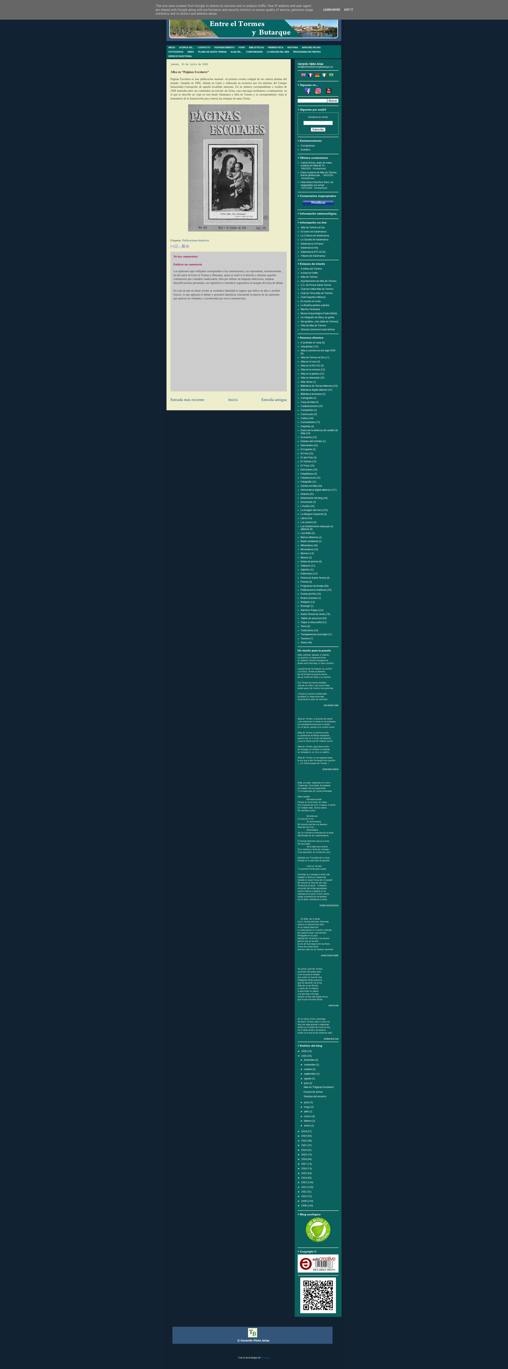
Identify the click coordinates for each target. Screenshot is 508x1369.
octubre (308, 1069)
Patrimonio (307, 573)
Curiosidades (308, 422)
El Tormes (306, 461)
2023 (304, 1136)
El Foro (304, 453)
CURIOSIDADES (254, 52)
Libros (304, 518)
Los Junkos (307, 522)
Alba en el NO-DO (310, 365)
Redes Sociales (309, 598)
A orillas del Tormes (311, 268)
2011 (304, 1191)
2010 (304, 1196)
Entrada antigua (274, 400)
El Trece (305, 465)
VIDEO (190, 52)
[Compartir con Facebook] (184, 246)
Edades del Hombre (311, 441)
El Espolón (306, 449)
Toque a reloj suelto (311, 622)
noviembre (310, 1064)
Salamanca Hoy (309, 247)
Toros (304, 626)
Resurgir (305, 606)
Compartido (307, 410)
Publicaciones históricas (195, 240)
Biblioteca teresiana (311, 394)
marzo (308, 1116)
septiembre (310, 1073)
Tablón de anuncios (311, 618)
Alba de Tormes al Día (312, 357)
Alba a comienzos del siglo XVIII (318, 350)
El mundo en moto (311, 301)
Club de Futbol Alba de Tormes (317, 289)
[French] (311, 76)
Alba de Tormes (309, 277)
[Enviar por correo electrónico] (172, 246)
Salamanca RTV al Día (313, 251)
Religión (305, 602)
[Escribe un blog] (176, 246)
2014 (304, 1177)
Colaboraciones (309, 406)
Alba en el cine (309, 361)
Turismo (305, 638)
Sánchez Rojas (309, 610)
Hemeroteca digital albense (315, 489)
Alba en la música (310, 369)
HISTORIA (292, 47)
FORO (242, 47)
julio (306, 1083)
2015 (304, 1173)
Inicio (233, 400)
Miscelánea (307, 549)
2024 (304, 1131)
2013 (304, 1182)
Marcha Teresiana (310, 309)
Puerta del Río (308, 593)
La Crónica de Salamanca (315, 235)
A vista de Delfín (309, 273)
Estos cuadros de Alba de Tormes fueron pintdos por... (319, 174)
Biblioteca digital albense (314, 389)
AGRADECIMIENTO (224, 47)
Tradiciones (307, 630)
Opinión (305, 569)
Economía (306, 437)
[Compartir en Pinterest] (187, 246)
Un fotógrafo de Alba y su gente (317, 317)
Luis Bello (306, 533)
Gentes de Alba (309, 486)
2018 (304, 1159)
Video (304, 642)
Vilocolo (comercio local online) (318, 329)
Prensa (304, 581)
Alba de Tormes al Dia (312, 227)
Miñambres (307, 545)
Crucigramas (308, 145)
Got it (348, 9)
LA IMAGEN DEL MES (278, 52)
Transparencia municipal (314, 634)
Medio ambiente (309, 541)
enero (307, 1125)
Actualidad (306, 346)
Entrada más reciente (187, 400)
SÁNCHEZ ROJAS (311, 47)
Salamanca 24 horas (312, 243)
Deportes (305, 426)
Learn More (331, 9)
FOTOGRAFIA (175, 52)
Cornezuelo (307, 414)
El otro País (307, 457)
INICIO (171, 47)
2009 (304, 1201)
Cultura (305, 418)
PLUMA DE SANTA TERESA (212, 52)
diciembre (309, 1060)
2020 (304, 1150)
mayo (307, 1107)
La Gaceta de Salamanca (314, 239)
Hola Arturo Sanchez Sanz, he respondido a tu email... (317, 183)
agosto (308, 1078)
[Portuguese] (332, 76)
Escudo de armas (313, 1092)
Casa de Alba (308, 402)
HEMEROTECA (275, 47)
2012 (304, 1187)
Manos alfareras (309, 537)
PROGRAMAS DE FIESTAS (307, 52)
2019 (304, 1154)
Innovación (307, 502)
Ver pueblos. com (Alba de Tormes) (319, 321)
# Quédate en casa (311, 342)
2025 (304, 1056)
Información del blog (312, 498)
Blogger (265, 1357)
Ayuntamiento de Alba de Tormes (318, 281)
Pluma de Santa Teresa (313, 577)
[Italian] (325, 76)
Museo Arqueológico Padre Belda (319, 313)
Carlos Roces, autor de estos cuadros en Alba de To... (316, 164)
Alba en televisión (310, 377)
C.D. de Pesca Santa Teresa (316, 285)
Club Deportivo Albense (313, 297)
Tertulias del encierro (315, 1096)
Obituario (306, 565)
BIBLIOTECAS (256, 47)
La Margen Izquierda (312, 514)
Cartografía (307, 398)
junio (307, 1102)
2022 (304, 1140)
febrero (308, 1120)
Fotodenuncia (308, 477)
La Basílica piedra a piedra (315, 305)
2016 (304, 1168)
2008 (304, 1205)
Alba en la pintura (310, 373)
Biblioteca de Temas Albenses (317, 385)
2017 (304, 1164)
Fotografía (306, 481)
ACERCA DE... (186, 47)
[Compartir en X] (180, 246)
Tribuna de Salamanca (313, 255)
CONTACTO (204, 47)
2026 (304, 1051)
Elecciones (307, 469)
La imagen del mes (311, 510)
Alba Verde (306, 382)
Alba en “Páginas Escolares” (319, 1087)
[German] (318, 76)
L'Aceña (305, 506)
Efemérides (307, 445)
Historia (305, 494)
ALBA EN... (236, 52)
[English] (304, 76)
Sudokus (305, 149)
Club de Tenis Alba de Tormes (317, 293)
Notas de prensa (309, 561)
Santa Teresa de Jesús (313, 614)
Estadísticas (307, 473)
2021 (304, 1145)
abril (306, 1111)
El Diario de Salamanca (313, 231)
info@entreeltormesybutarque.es (315, 67)
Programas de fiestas (312, 586)
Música (304, 557)
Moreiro (305, 553)
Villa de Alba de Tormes (313, 325)
